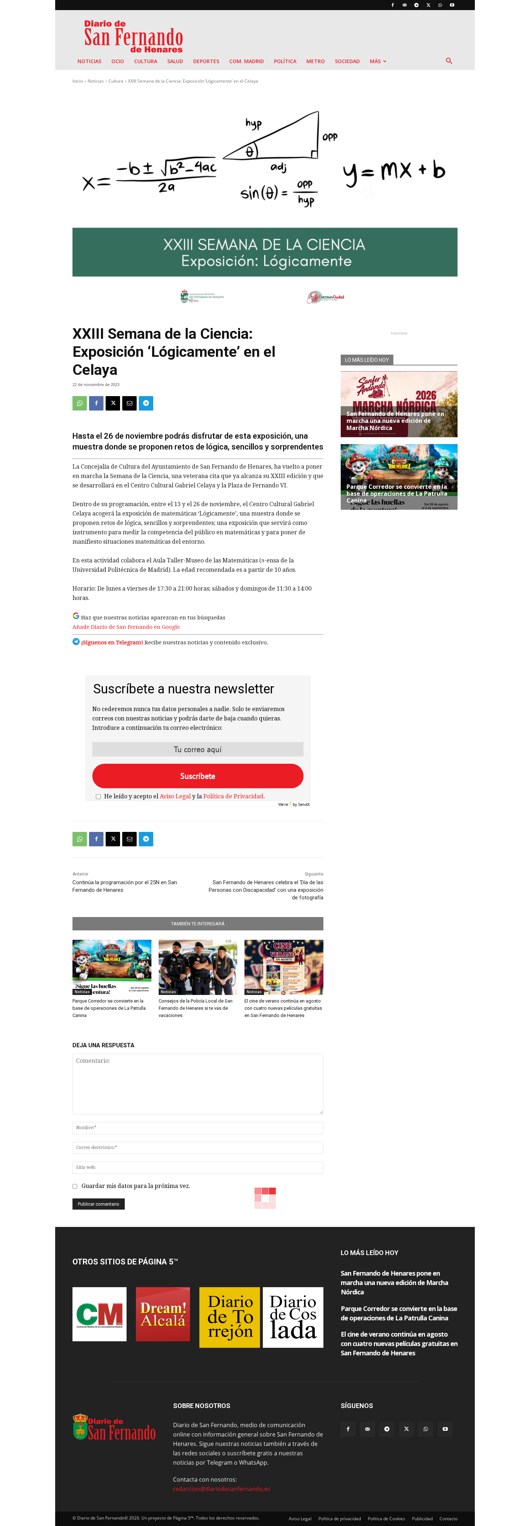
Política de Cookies (386, 1519)
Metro (315, 61)
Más (375, 61)
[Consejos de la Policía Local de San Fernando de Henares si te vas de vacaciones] (198, 967)
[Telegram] (416, 5)
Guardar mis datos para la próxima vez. (135, 1186)
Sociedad (347, 61)
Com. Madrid (246, 61)
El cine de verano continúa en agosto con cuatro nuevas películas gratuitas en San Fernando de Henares (283, 1008)
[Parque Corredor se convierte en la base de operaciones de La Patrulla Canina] (111, 967)
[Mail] (404, 5)
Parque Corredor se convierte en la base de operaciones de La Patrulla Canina (109, 1008)
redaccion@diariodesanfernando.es (221, 1489)
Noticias (89, 61)
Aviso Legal (175, 796)
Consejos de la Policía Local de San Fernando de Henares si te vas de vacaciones (196, 1008)
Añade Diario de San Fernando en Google (126, 627)
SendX (304, 804)
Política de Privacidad (233, 796)
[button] (449, 62)
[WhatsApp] (440, 5)
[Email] (129, 403)
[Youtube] (452, 5)
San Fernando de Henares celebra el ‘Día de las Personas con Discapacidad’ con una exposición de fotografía (266, 890)
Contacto (449, 1519)
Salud (175, 61)
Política (285, 61)
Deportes (206, 61)
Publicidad (422, 1519)
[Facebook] (392, 5)
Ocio (117, 61)
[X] (428, 5)
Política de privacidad (339, 1519)
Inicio (77, 81)
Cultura (145, 61)
